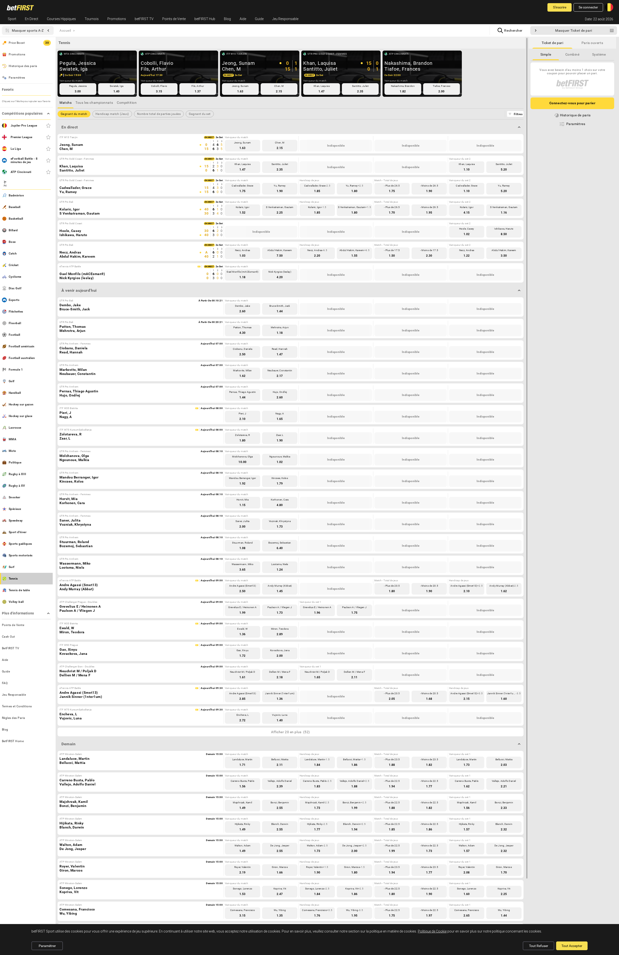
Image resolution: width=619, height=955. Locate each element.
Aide (243, 19)
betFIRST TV (144, 19)
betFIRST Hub (204, 19)
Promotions (116, 19)
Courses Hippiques (61, 19)
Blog (227, 19)
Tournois (92, 19)
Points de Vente (174, 19)
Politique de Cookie (432, 931)
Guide (259, 19)
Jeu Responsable (285, 19)
